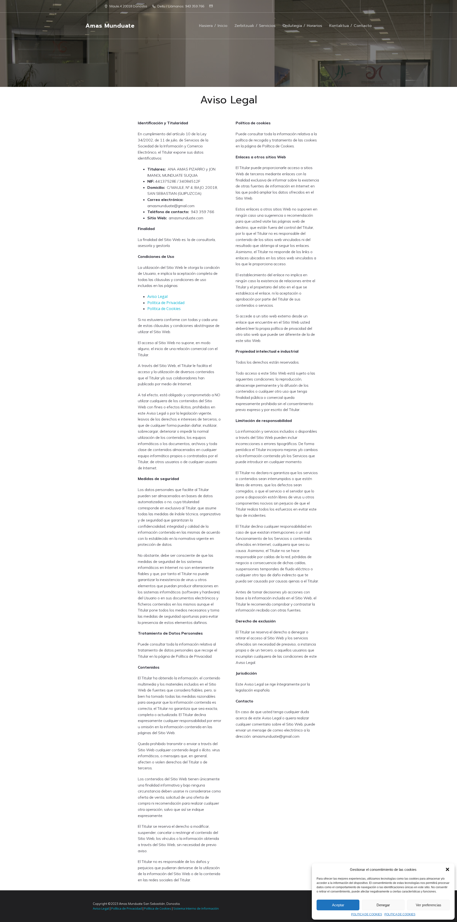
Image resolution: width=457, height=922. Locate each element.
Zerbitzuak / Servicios (254, 26)
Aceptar (338, 905)
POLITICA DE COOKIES (366, 914)
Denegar (383, 905)
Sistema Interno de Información (196, 908)
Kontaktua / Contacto (350, 26)
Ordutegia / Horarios (302, 26)
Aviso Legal (157, 296)
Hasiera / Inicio (213, 26)
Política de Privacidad (165, 302)
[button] (447, 869)
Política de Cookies (164, 308)
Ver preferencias (428, 905)
